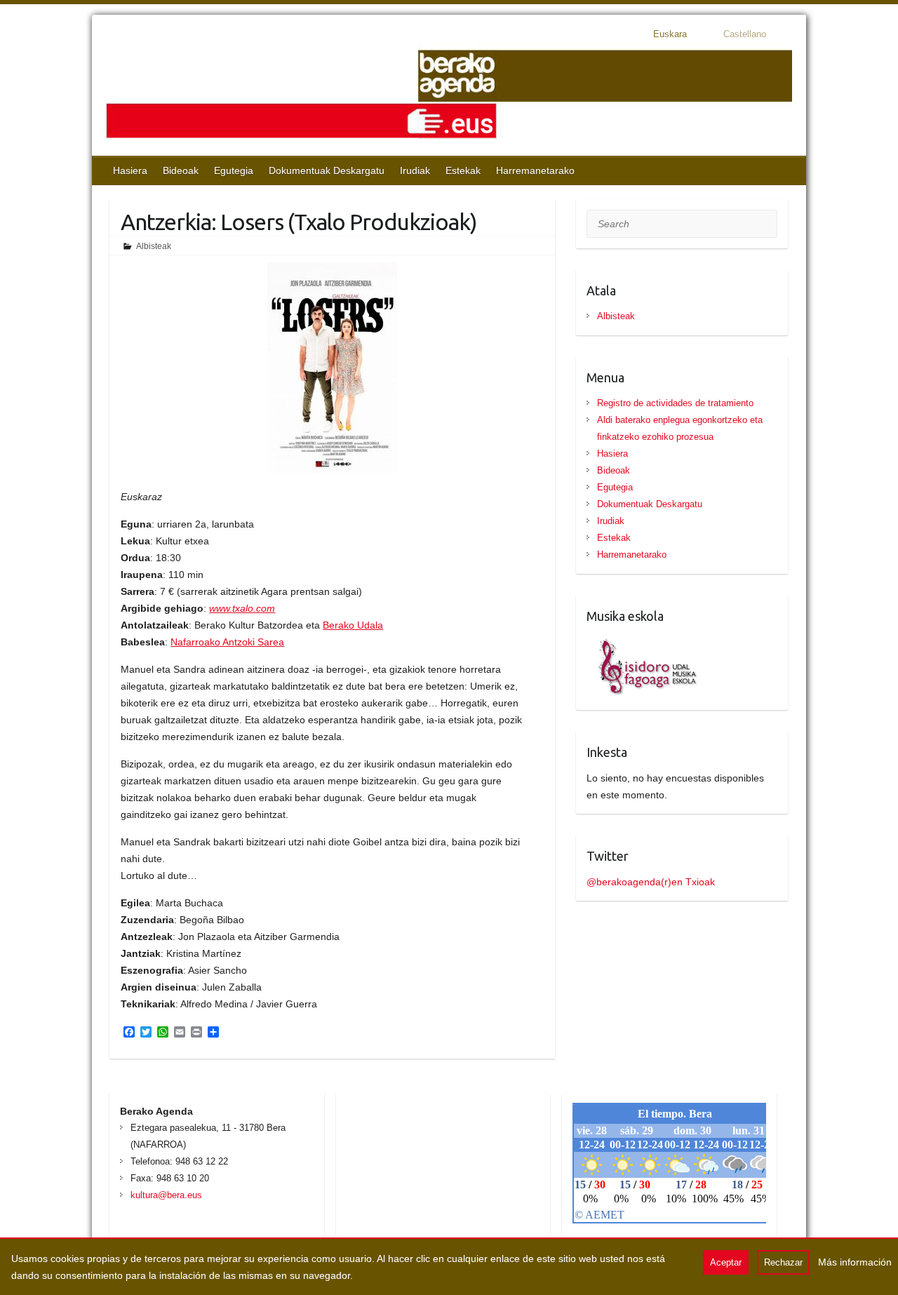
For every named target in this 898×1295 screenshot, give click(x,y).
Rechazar (783, 1262)
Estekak (463, 170)
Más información (855, 1262)
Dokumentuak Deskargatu (326, 170)
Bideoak (181, 170)
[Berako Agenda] (449, 96)
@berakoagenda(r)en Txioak (651, 881)
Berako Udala (353, 625)
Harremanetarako (535, 170)
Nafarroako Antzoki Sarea (227, 642)
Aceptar (726, 1262)
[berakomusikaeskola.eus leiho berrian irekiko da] (643, 642)
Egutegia (233, 170)
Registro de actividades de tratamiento (675, 403)
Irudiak (415, 170)
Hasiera (130, 170)
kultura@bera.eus (166, 1195)
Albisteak (153, 246)
